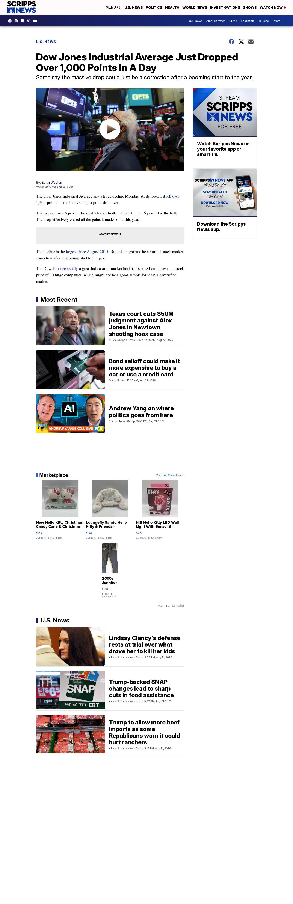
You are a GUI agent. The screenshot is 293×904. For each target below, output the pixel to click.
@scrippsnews (36, 21)
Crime (233, 21)
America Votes (215, 21)
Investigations (225, 7)
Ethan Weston (52, 182)
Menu (111, 7)
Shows (250, 7)
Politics (154, 7)
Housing (263, 21)
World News (194, 7)
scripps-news (23, 21)
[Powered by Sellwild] (178, 605)
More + (278, 21)
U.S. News (134, 7)
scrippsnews (11, 21)
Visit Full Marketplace (170, 475)
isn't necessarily (65, 268)
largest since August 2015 (87, 251)
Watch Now (272, 7)
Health (172, 7)
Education (247, 21)
